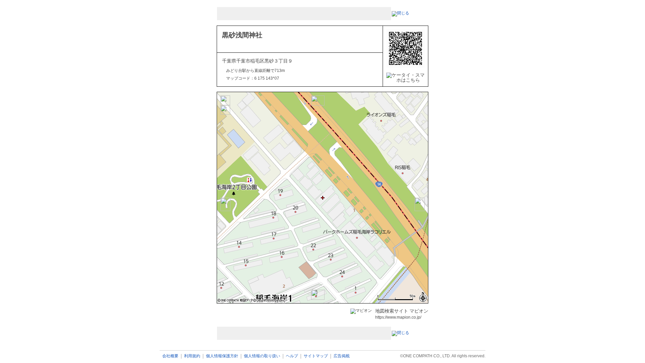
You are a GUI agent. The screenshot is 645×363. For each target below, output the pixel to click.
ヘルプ (292, 356)
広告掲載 (342, 356)
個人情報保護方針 (222, 356)
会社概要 (170, 356)
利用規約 (192, 356)
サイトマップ (316, 356)
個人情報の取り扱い (262, 356)
